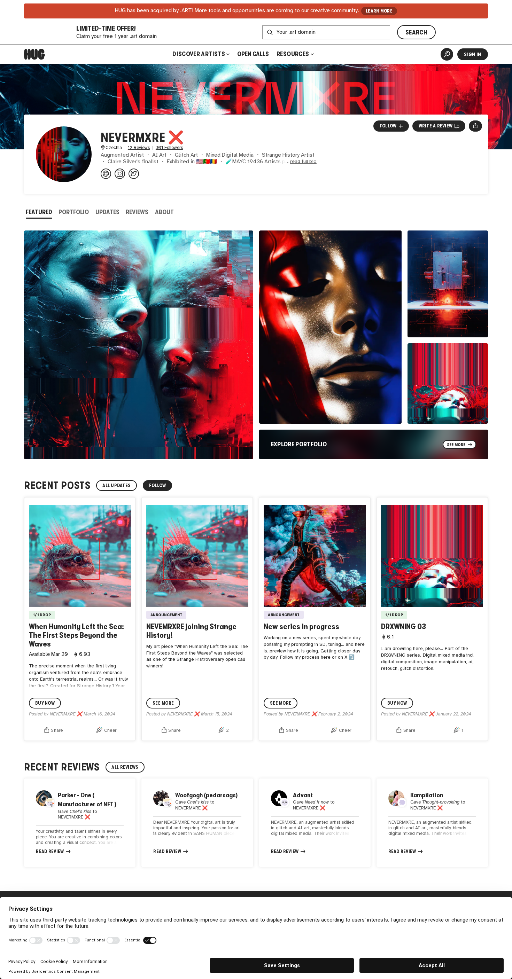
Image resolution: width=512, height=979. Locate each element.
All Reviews (124, 767)
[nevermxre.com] (106, 174)
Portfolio (74, 212)
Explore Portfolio (299, 444)
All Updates (116, 485)
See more (163, 703)
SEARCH (416, 32)
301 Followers (169, 148)
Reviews (137, 212)
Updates (107, 212)
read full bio (303, 161)
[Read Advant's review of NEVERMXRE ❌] (315, 822)
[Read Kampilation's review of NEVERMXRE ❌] (432, 822)
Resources (293, 53)
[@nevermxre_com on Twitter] (134, 174)
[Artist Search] (447, 54)
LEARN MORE (379, 11)
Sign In (472, 54)
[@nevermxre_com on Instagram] (120, 174)
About (164, 212)
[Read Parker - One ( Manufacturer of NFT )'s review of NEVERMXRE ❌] (79, 822)
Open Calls (253, 53)
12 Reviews (139, 148)
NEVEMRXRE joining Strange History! (191, 631)
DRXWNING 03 (403, 626)
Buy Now (45, 703)
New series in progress (301, 626)
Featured (39, 212)
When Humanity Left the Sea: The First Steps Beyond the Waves (76, 635)
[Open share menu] (475, 126)
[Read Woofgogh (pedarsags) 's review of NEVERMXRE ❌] (197, 822)
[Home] (34, 54)
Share (57, 730)
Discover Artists (198, 53)
